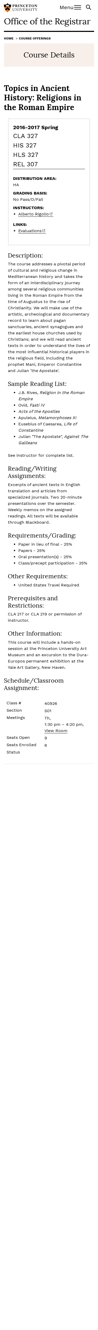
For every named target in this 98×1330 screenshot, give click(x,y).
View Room (55, 730)
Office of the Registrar (47, 21)
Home (9, 38)
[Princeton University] (20, 8)
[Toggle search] (89, 7)
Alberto (33, 214)
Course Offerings (35, 38)
